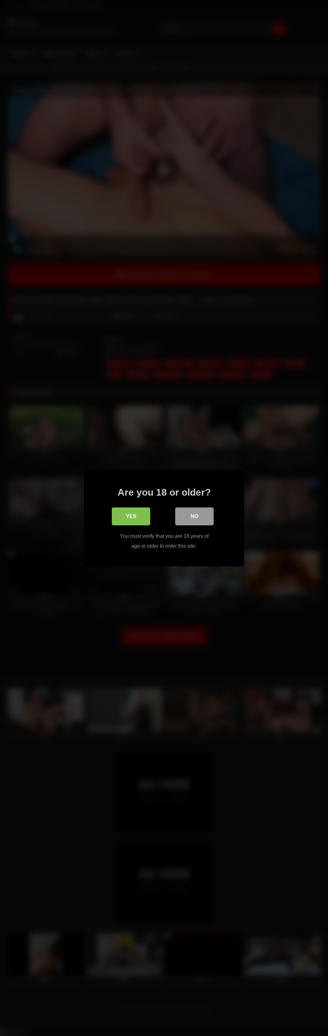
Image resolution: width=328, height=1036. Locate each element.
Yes (131, 516)
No (194, 516)
